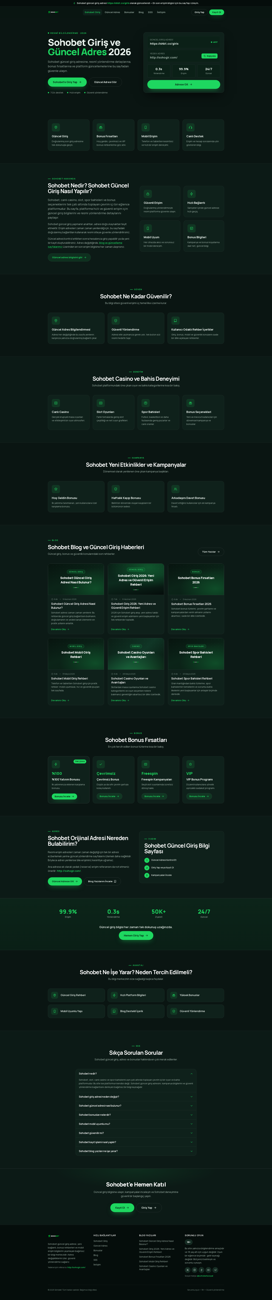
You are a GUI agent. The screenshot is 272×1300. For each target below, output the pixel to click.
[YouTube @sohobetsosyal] (208, 1270)
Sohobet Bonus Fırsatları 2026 (191, 604)
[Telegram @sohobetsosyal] (215, 1270)
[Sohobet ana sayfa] (53, 12)
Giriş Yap (199, 12)
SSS (150, 12)
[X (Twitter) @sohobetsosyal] (187, 1270)
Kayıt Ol (216, 12)
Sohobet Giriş (92, 12)
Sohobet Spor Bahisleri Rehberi (191, 678)
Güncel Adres (112, 12)
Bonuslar (129, 12)
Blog (141, 12)
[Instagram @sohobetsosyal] (194, 1270)
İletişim (161, 12)
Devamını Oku (58, 629)
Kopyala (211, 55)
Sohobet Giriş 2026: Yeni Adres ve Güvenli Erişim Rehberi (133, 606)
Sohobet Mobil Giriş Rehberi (69, 678)
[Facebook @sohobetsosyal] (201, 1270)
